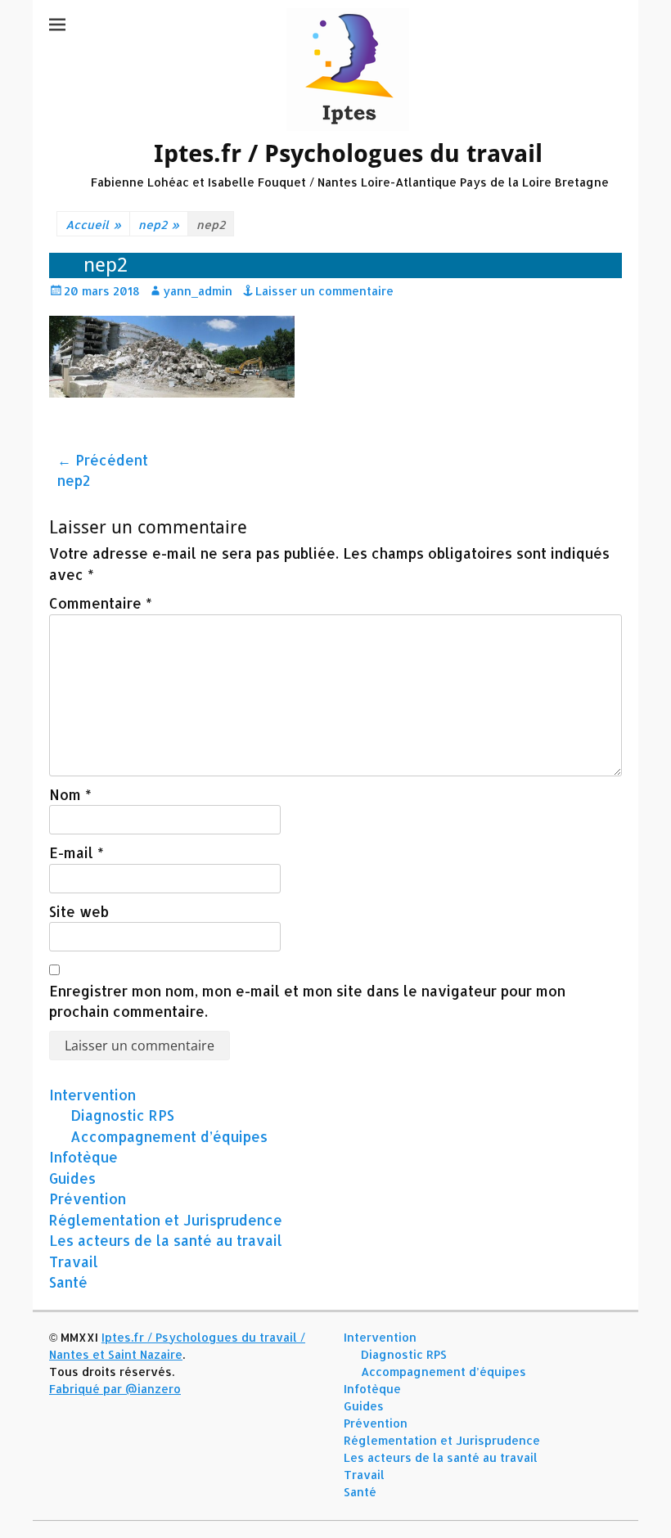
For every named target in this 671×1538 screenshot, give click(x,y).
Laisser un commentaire (324, 291)
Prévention (87, 1198)
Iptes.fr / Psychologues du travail (348, 153)
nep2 (158, 225)
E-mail (76, 852)
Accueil (93, 225)
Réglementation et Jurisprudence (165, 1220)
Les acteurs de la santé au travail (165, 1240)
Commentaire (100, 603)
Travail (73, 1261)
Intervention (92, 1095)
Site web (79, 911)
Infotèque (83, 1157)
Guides (72, 1178)
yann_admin (197, 291)
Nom (70, 794)
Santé (68, 1282)
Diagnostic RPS (122, 1115)
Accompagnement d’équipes (169, 1136)
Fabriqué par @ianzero (115, 1389)
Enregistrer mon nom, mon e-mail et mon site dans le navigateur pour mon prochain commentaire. (307, 1001)
